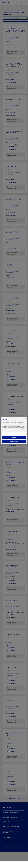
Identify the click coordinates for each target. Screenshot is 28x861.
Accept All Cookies (14, 441)
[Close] (25, 418)
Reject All (14, 437)
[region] (14, 430)
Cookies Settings (14, 433)
